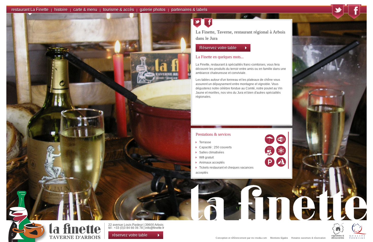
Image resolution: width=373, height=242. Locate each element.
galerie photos (152, 9)
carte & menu (85, 9)
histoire (60, 9)
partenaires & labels (189, 9)
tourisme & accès (118, 9)
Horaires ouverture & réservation (308, 238)
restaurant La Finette (29, 9)
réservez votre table (129, 235)
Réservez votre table (217, 48)
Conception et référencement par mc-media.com (241, 238)
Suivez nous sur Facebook (354, 11)
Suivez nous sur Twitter (338, 11)
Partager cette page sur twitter (197, 23)
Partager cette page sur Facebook (208, 23)
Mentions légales (279, 238)
